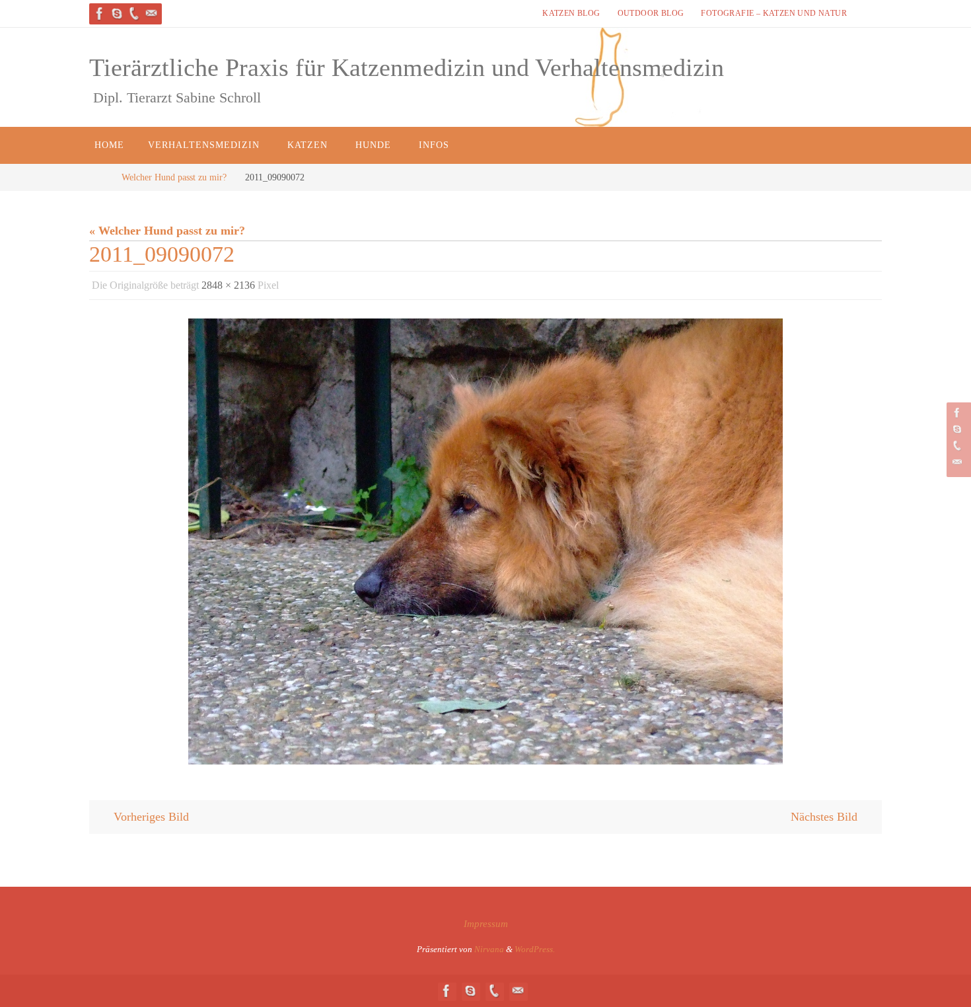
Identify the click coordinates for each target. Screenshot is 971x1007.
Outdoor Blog (651, 13)
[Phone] (134, 13)
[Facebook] (99, 13)
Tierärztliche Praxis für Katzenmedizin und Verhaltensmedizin (406, 67)
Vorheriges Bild (151, 816)
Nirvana (489, 949)
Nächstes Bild (824, 816)
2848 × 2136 (228, 285)
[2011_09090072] (485, 541)
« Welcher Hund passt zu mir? (167, 230)
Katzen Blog (571, 13)
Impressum (486, 923)
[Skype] (116, 13)
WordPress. (535, 949)
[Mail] (151, 13)
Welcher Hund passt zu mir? (174, 177)
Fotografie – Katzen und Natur (774, 13)
